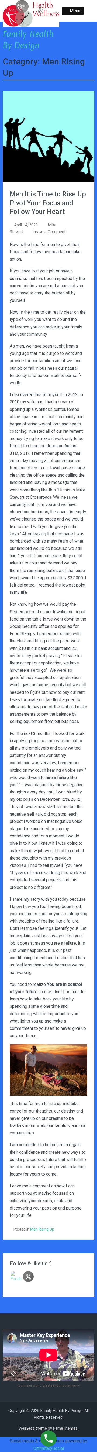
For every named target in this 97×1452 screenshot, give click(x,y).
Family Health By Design (28, 40)
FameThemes (65, 1428)
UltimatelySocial (48, 1448)
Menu (75, 10)
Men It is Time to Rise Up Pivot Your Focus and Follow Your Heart (48, 203)
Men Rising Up (42, 1229)
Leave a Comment (49, 231)
